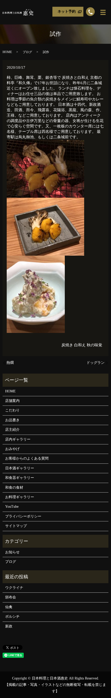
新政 (8, 626)
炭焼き (67, 345)
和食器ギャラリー (19, 478)
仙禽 (8, 607)
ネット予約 (67, 11)
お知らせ (12, 552)
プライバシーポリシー (23, 516)
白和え (80, 345)
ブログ (27, 52)
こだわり (12, 410)
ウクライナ (14, 588)
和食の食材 (14, 487)
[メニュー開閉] (103, 12)
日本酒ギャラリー (19, 468)
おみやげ (12, 449)
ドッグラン (95, 363)
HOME (7, 52)
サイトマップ (16, 526)
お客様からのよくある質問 (27, 458)
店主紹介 (12, 430)
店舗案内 (12, 401)
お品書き (12, 420)
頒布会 (10, 597)
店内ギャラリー (17, 439)
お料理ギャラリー (19, 497)
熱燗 (10, 363)
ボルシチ (12, 616)
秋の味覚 (94, 345)
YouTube (12, 507)
